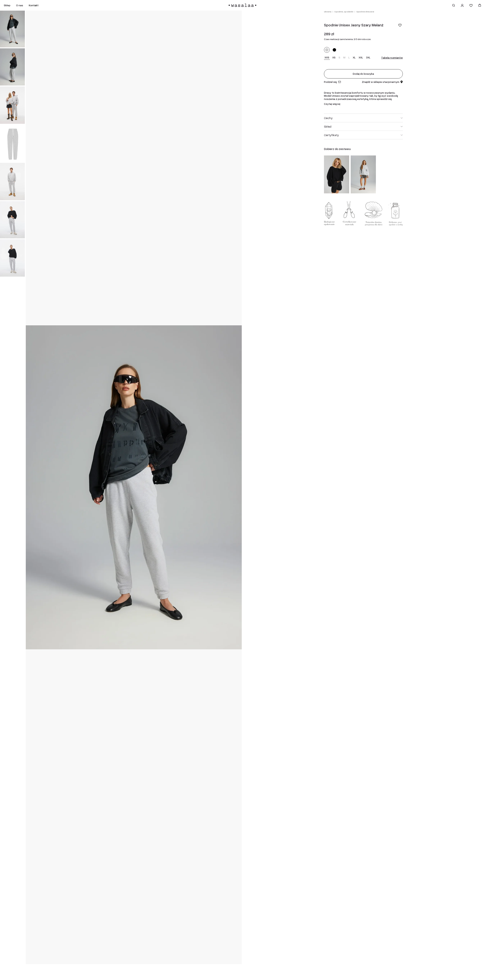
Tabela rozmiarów (392, 57)
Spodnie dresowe (365, 12)
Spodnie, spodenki (343, 12)
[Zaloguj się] (462, 5)
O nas (19, 5)
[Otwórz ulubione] (470, 5)
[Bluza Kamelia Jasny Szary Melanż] (363, 174)
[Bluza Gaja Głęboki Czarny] (336, 174)
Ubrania (328, 12)
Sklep (7, 5)
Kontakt (33, 5)
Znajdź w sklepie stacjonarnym (380, 82)
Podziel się (330, 82)
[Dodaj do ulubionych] (400, 25)
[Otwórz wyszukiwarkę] (453, 5)
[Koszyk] (479, 5)
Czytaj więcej (332, 104)
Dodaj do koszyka (363, 73)
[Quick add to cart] (344, 188)
